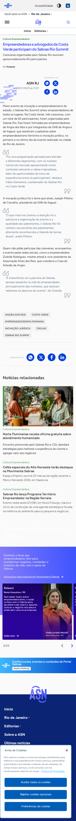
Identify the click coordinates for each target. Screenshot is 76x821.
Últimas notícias (17, 743)
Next (72, 645)
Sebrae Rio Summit (17, 335)
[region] (35, 781)
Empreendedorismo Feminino (24, 321)
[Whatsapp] (47, 83)
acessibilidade (44, 5)
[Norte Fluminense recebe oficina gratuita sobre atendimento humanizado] (38, 406)
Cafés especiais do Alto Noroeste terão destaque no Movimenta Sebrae (38, 469)
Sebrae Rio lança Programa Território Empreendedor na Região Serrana (29, 496)
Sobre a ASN (14, 734)
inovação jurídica (17, 328)
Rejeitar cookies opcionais (35, 794)
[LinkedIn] (55, 92)
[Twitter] (55, 83)
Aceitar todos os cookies (36, 782)
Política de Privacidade (53, 771)
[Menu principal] (7, 22)
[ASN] (38, 694)
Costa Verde (40, 314)
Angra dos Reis (15, 314)
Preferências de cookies (35, 806)
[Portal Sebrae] (10, 5)
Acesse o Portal (20, 668)
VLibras (68, 6)
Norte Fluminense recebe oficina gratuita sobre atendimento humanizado (37, 436)
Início (27, 31)
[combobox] (42, 14)
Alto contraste (59, 6)
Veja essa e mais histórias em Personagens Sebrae (31, 576)
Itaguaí (41, 328)
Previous (62, 645)
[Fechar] (67, 750)
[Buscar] (68, 22)
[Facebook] (47, 92)
